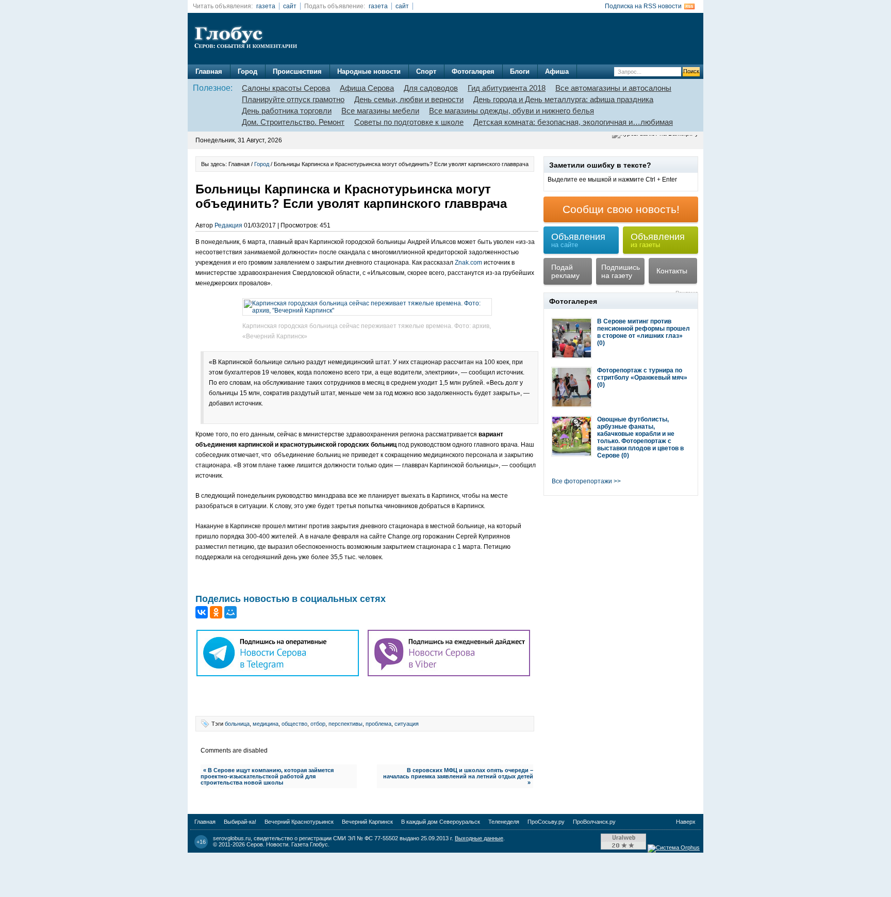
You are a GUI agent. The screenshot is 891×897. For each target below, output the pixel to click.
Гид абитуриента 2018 (507, 88)
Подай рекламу (565, 271)
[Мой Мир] (230, 612)
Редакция (228, 225)
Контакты (671, 271)
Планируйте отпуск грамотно (293, 99)
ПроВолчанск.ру (594, 822)
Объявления (578, 240)
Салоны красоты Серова (286, 88)
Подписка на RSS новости (643, 6)
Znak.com (468, 262)
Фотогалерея (473, 71)
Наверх (686, 822)
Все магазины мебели (380, 110)
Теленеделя (503, 822)
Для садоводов (431, 88)
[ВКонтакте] (201, 612)
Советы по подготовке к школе (409, 122)
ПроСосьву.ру (546, 822)
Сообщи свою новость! (621, 209)
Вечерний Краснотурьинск (299, 822)
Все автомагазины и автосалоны (613, 88)
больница (237, 724)
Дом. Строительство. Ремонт (293, 122)
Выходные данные (479, 838)
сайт (289, 6)
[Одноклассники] (216, 612)
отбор (317, 724)
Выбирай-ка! (240, 822)
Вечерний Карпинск (367, 822)
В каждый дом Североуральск (440, 822)
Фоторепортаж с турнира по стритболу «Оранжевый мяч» (642, 374)
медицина (265, 724)
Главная (208, 71)
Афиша (557, 71)
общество (294, 724)
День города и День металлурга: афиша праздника (563, 99)
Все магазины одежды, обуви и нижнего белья (511, 110)
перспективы (345, 724)
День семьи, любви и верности (409, 99)
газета (265, 6)
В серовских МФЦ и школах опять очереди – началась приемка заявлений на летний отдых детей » (458, 776)
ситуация (406, 724)
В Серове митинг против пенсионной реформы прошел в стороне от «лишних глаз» (643, 328)
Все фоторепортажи (582, 481)
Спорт (426, 71)
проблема (378, 724)
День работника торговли (287, 110)
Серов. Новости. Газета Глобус (287, 844)
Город (247, 71)
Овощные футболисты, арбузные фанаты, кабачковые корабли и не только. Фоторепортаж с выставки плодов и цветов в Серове (640, 437)
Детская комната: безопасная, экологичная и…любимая (573, 122)
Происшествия (297, 71)
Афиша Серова (367, 88)
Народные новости (369, 71)
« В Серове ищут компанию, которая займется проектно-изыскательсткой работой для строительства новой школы (267, 776)
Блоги (520, 71)
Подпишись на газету (620, 271)
